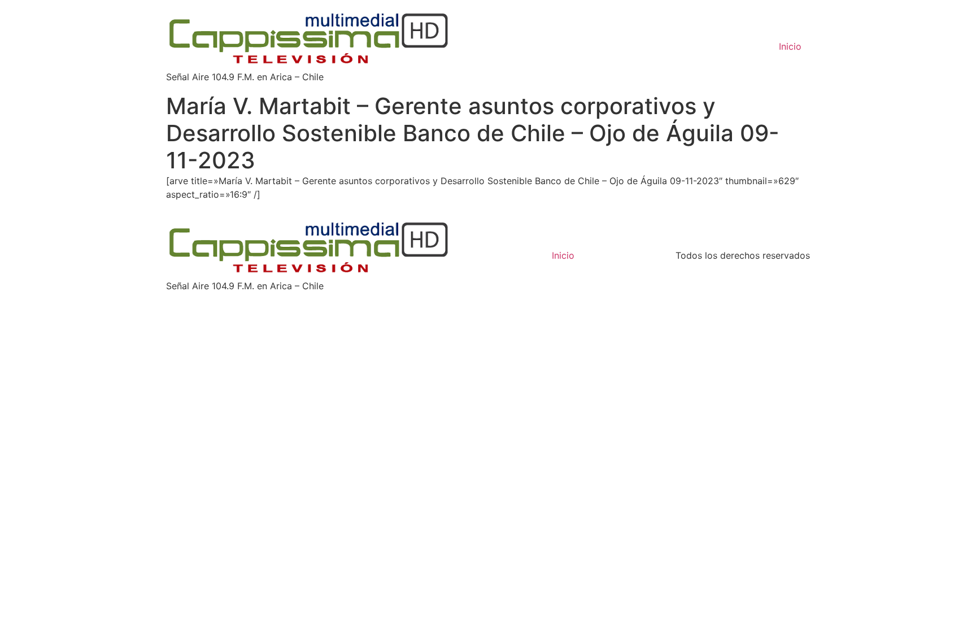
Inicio (790, 46)
